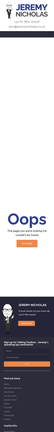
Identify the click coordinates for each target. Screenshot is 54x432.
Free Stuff (8, 408)
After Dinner (9, 392)
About (6, 384)
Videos (7, 411)
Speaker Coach (10, 400)
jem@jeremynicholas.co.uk (27, 26)
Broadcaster (9, 415)
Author (6, 404)
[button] (51, 34)
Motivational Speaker (12, 388)
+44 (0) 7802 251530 (27, 21)
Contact (7, 419)
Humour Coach (10, 396)
